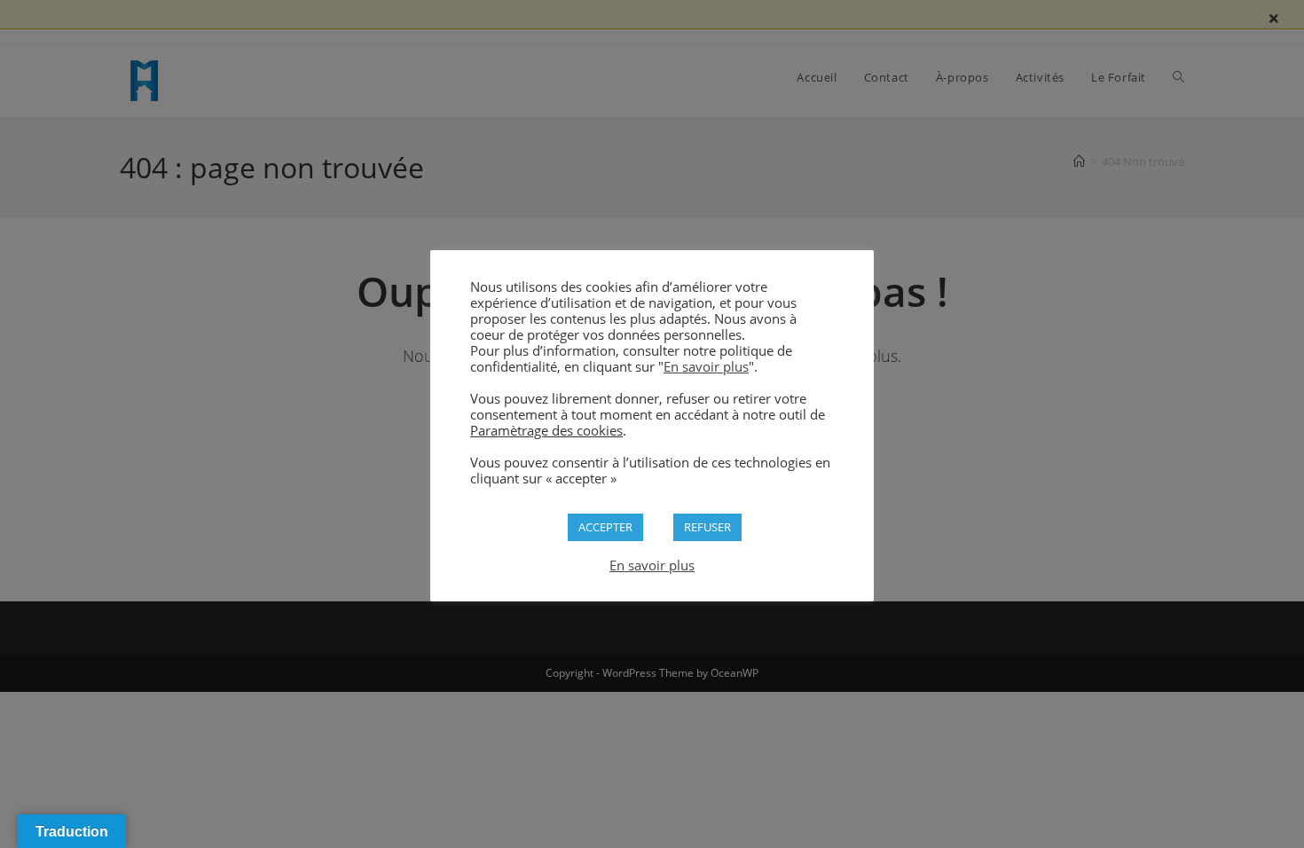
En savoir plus (706, 366)
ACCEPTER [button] (605, 527)
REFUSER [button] (707, 527)
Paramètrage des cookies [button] (546, 430)
